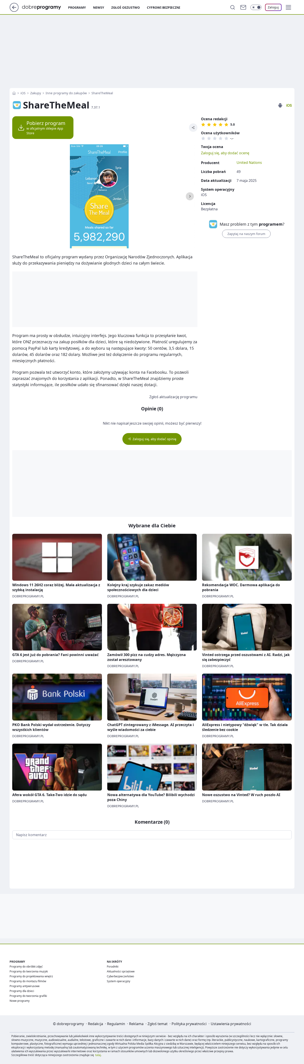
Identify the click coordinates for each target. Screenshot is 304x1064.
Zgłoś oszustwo (125, 7)
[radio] (203, 124)
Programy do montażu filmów (28, 981)
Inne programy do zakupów (66, 93)
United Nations (249, 162)
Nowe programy (20, 1001)
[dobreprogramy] (45, 6)
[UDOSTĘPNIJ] (193, 127)
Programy (77, 7)
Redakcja (95, 1023)
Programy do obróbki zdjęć (26, 966)
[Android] (280, 105)
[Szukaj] (232, 7)
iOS (23, 93)
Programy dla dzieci (22, 991)
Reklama (136, 1023)
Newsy (98, 7)
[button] (288, 7)
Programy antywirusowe (25, 986)
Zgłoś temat (158, 1023)
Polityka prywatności (189, 1023)
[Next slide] (190, 196)
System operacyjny (118, 981)
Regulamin (116, 1023)
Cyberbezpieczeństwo (120, 976)
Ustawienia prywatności (231, 1023)
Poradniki (112, 966)
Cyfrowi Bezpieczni (163, 7)
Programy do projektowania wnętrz (31, 976)
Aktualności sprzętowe (121, 971)
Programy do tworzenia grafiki (28, 996)
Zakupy (35, 93)
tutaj (98, 1055)
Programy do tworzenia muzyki (29, 971)
